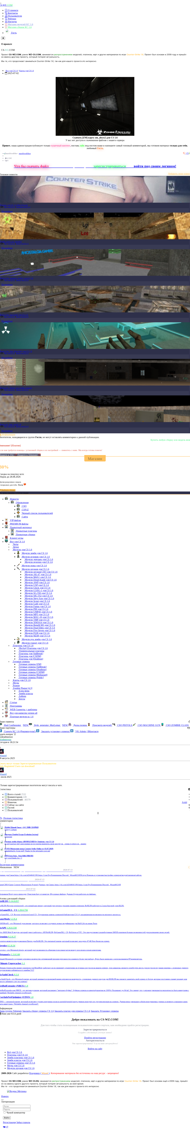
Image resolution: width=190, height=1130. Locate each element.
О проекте (12, 10)
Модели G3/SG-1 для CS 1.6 (38, 590)
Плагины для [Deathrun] (30, 659)
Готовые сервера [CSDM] (31, 672)
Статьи (13, 702)
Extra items (23, 691)
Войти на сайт (95, 1048)
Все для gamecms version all (23, 713)
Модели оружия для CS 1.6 (35, 569)
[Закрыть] (3, 38)
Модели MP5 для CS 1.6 (36, 614)
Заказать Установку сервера (105, 1011)
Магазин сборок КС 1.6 (19, 27)
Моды (15, 683)
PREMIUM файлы (18, 524)
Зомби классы (25, 693)
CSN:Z (25, 509)
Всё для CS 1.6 (14, 1052)
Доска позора (80, 725)
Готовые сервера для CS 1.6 (21, 1063)
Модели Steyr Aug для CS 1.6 (39, 598)
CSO (24, 506)
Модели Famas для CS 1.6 (37, 606)
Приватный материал (20, 527)
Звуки (15, 547)
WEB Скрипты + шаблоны (23, 709)
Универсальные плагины (31, 651)
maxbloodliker (25, 153)
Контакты (12, 13)
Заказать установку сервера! (55, 731)
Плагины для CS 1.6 (23, 207)
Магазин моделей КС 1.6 (20, 24)
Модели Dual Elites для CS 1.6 (39, 628)
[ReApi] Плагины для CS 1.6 (33, 648)
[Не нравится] (184, 153)
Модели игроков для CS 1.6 (35, 556)
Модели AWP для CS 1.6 (37, 582)
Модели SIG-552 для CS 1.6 (38, 596)
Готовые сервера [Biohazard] (32, 675)
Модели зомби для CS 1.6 (34, 553)
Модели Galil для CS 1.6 (36, 604)
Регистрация (9, 1122)
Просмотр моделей (102, 725)
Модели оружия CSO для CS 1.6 (40, 572)
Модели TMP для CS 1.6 (36, 620)
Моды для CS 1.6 (15, 1065)
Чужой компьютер (16, 1112)
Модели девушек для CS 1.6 (38, 559)
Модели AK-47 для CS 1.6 (37, 574)
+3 (187, 153)
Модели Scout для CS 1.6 (37, 601)
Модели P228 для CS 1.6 (36, 633)
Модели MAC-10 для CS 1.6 (38, 617)
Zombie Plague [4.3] (22, 688)
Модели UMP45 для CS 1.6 (38, 612)
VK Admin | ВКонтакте (87, 731)
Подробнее (7, 211)
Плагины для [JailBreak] (30, 653)
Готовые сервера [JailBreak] (32, 667)
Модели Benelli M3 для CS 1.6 (39, 625)
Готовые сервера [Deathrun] (32, 669)
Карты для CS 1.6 (26, 71)
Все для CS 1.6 (12, 71)
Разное (16, 685)
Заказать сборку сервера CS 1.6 (38, 1011)
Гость (14, 33)
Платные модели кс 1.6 (21, 716)
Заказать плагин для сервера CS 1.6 (72, 1011)
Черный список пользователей (37, 513)
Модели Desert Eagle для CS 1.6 (40, 580)
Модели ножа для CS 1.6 (34, 565)
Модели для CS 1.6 (22, 549)
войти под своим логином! (155, 166)
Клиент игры (16, 538)
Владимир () (39, 1073)
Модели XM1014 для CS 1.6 (38, 622)
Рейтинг (11, 18)
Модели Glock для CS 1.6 (37, 588)
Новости (14, 499)
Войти (7, 1118)
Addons (22, 696)
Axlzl (184, 802)
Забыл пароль (23, 1122)
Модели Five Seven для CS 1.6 (39, 630)
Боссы (21, 699)
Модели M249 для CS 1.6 (37, 636)
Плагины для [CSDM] (29, 656)
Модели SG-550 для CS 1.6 (38, 593)
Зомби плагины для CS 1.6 (20, 1057)
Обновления (21, 502)
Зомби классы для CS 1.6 (19, 1060)
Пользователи (14, 16)
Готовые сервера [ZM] (29, 664)
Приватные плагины (26, 531)
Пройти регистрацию (95, 1037)
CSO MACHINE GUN (149, 725)
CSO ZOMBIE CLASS (177, 725)
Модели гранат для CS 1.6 (34, 643)
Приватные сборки (25, 534)
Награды (12, 21)
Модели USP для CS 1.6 (36, 585)
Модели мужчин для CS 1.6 (38, 562)
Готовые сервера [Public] (31, 677)
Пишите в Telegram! (28, 455)
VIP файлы (15, 520)
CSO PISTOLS (125, 725)
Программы (15, 706)
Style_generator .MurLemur (50, 725)
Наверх (5, 1096)
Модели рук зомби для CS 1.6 (36, 639)
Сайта (24, 516)
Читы (15, 544)
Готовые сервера (21, 661)
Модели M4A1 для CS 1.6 (37, 577)
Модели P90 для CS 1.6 (36, 609)
